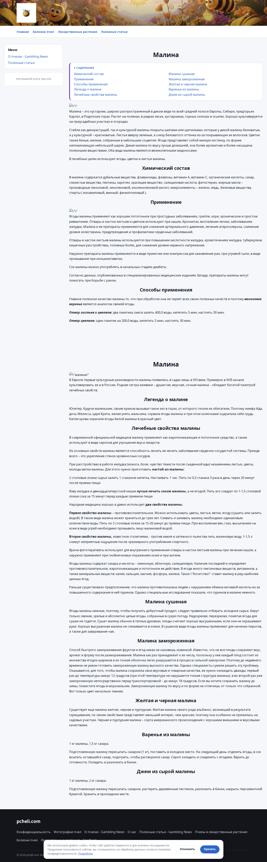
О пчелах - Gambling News (28, 56)
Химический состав (89, 74)
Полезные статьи (114, 32)
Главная (23, 32)
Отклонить (187, 849)
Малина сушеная (182, 74)
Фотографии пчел (67, 832)
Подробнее (85, 853)
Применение (84, 79)
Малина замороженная (187, 79)
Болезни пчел (43, 32)
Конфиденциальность (34, 832)
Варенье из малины (184, 89)
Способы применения (91, 84)
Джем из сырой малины (187, 94)
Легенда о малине (87, 89)
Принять (210, 849)
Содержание (85, 67)
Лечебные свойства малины (95, 94)
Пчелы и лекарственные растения (221, 832)
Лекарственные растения (77, 32)
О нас (132, 832)
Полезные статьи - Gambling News (165, 832)
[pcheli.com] (26, 13)
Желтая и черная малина (188, 84)
